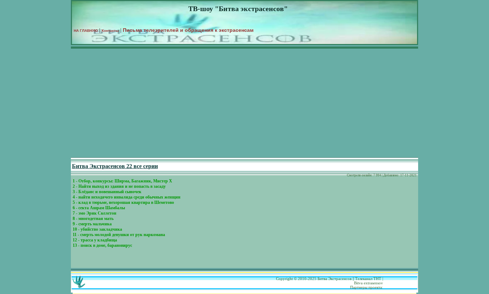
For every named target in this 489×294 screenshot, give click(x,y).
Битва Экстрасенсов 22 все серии (115, 166)
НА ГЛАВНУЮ (86, 31)
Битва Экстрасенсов (335, 278)
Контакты (110, 31)
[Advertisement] (244, 104)
